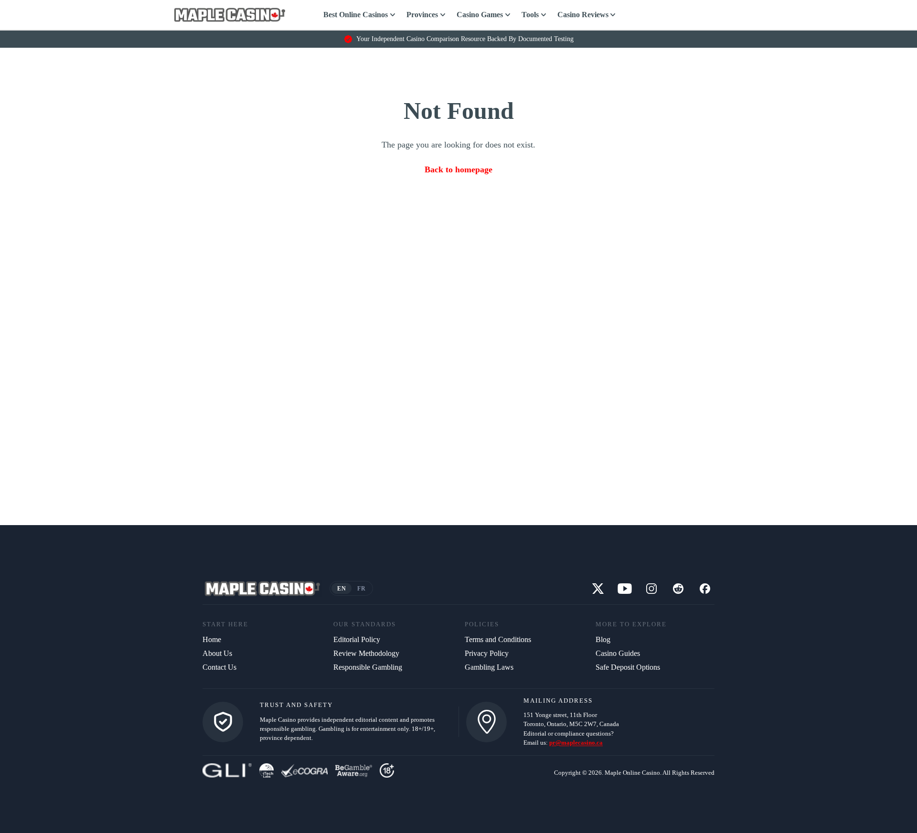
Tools (530, 15)
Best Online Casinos (355, 15)
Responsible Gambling (367, 667)
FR (361, 588)
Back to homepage (458, 169)
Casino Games (480, 15)
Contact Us (219, 667)
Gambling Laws (489, 667)
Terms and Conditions (498, 639)
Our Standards (364, 624)
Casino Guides (618, 653)
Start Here (225, 624)
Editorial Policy (356, 639)
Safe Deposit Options (628, 667)
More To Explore (631, 624)
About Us (217, 653)
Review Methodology (366, 653)
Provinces (422, 15)
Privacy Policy (487, 653)
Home (212, 639)
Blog (603, 639)
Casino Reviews (582, 15)
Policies (482, 624)
